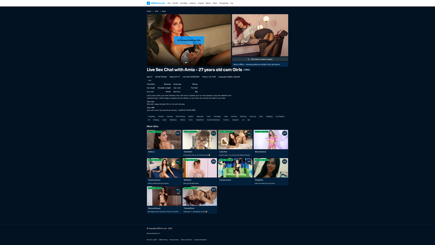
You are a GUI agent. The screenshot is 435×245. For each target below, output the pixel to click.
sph (249, 120)
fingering (269, 116)
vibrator (182, 120)
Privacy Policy (174, 240)
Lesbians (192, 3)
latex (226, 116)
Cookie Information (200, 240)
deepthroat (200, 120)
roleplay (156, 120)
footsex (226, 120)
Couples (201, 3)
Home (149, 11)
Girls (169, 3)
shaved (161, 116)
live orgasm (280, 116)
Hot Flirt (175, 3)
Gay (231, 3)
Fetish (215, 3)
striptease (173, 120)
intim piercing (180, 116)
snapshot (235, 120)
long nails (151, 116)
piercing (169, 116)
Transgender (224, 3)
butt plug (243, 116)
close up (253, 116)
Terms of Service (186, 240)
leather (190, 116)
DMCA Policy (163, 240)
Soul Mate (183, 3)
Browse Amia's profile (192, 41)
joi (243, 120)
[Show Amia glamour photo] (191, 62)
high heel (200, 116)
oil (149, 120)
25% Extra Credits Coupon (263, 59)
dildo (261, 116)
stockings (217, 116)
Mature (208, 3)
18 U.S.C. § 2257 (152, 240)
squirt (164, 120)
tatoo (209, 116)
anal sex (234, 116)
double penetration (213, 120)
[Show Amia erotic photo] (186, 62)
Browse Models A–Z (153, 233)
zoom (191, 120)
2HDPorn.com (156, 3)
